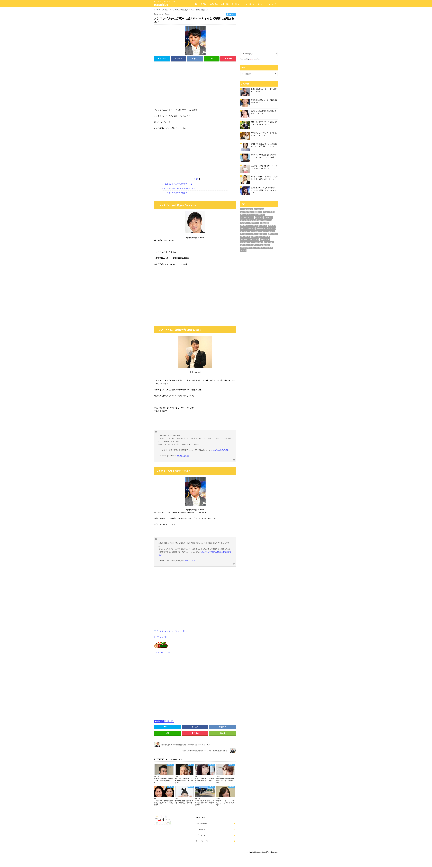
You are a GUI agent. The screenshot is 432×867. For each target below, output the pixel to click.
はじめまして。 (201, 829)
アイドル (204, 4)
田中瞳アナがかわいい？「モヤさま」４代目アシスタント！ (264, 134)
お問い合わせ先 (201, 823)
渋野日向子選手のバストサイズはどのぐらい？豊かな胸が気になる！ (264, 123)
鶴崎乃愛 (268, 248)
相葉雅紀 (244, 239)
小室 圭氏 (264, 223)
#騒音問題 (223, 552)
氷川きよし (262, 234)
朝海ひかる (261, 228)
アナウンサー (236, 4)
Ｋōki (243, 250)
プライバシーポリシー (204, 841)
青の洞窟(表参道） (247, 248)
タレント (261, 4)
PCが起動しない (246, 209)
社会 (196, 4)
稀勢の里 (244, 242)
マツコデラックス (247, 217)
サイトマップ (271, 4)
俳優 (243, 220)
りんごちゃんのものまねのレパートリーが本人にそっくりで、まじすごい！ (264, 167)
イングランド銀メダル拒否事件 (251, 212)
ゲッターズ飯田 (269, 212)
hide (197, 179)
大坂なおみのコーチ (265, 220)
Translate (256, 59)
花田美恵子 (268, 242)
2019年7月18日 (183, 456)
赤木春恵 (253, 245)
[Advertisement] (195, 87)
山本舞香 (253, 225)
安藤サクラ (254, 223)
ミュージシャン (249, 4)
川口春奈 (263, 225)
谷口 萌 (244, 245)
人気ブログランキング (162, 652)
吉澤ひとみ (251, 220)
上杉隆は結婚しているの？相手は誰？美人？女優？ (264, 90)
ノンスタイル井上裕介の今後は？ (174, 193)
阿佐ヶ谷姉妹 (264, 245)
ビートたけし (259, 214)
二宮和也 (268, 217)
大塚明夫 (244, 223)
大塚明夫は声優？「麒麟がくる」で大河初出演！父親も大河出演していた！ (264, 178)
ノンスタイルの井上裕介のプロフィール (177, 184)
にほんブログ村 (160, 637)
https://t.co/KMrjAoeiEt (210, 552)
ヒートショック (246, 214)
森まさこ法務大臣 (268, 231)
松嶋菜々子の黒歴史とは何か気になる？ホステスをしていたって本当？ (263, 156)
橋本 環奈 (244, 234)
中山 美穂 (259, 217)
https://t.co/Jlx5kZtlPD (220, 450)
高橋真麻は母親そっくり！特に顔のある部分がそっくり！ (264, 101)
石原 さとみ (254, 239)
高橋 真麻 (259, 248)
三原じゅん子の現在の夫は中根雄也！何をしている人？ (264, 112)
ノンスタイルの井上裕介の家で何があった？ (179, 188)
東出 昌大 (271, 228)
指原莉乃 (272, 225)
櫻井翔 (253, 234)
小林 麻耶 (244, 225)
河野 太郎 (245, 237)
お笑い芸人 (214, 4)
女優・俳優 (224, 4)
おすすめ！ (259, 209)
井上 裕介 (169, 721)
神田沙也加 (265, 239)
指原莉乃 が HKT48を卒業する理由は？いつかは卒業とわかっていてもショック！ (264, 190)
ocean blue (161, 4)
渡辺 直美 (265, 237)
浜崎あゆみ (255, 237)
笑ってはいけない (256, 242)
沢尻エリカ (272, 234)
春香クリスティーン (248, 228)
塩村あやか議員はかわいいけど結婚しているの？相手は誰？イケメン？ (264, 145)
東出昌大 (244, 231)
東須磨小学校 (255, 231)
